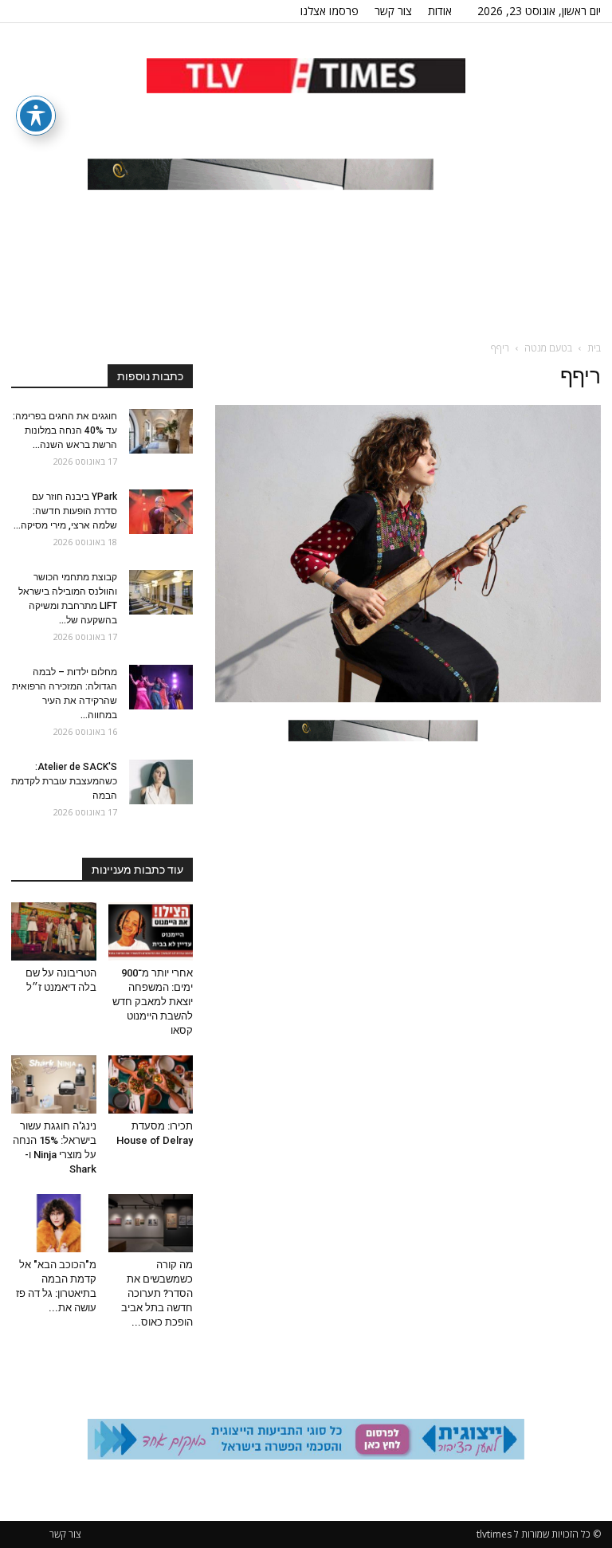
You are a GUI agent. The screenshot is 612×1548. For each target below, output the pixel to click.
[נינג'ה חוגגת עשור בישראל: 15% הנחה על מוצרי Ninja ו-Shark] (53, 1084)
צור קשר (393, 10)
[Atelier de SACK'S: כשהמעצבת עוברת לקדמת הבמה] (161, 782)
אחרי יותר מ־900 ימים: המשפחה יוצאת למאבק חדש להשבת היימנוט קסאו (152, 1001)
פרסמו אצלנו (329, 10)
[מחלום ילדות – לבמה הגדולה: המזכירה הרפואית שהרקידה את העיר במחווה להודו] (161, 687)
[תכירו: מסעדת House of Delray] (151, 1084)
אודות (440, 10)
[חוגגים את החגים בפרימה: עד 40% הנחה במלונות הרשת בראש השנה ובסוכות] (161, 431)
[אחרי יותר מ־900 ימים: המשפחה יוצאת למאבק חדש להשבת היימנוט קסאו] (151, 931)
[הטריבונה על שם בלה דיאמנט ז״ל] (53, 931)
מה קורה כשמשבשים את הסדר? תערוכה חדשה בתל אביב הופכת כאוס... (157, 1293)
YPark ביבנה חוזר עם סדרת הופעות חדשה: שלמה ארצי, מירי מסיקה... (65, 511)
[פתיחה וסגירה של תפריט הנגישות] (36, 115)
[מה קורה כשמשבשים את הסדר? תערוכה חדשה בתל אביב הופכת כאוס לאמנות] (151, 1223)
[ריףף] (408, 698)
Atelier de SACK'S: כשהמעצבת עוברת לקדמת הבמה (64, 781)
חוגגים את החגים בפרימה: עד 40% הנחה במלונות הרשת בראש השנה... (65, 430)
